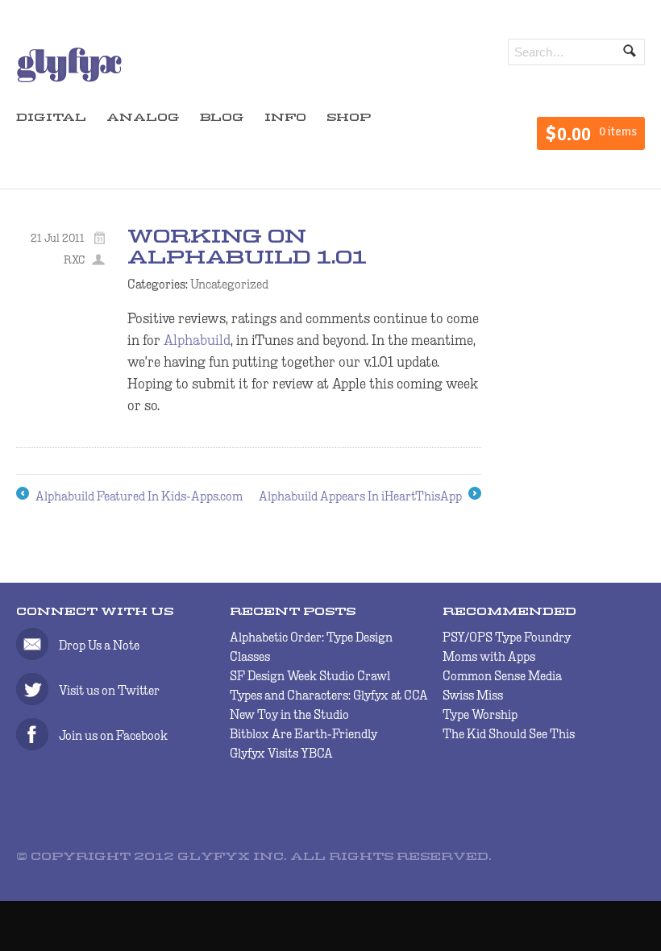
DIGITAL (51, 118)
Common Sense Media (502, 676)
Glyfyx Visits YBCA (281, 753)
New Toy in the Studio (289, 714)
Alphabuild (197, 340)
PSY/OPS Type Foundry (507, 637)
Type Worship (480, 714)
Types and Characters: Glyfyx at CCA (329, 695)
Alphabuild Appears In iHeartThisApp (370, 497)
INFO (285, 118)
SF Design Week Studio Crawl (310, 676)
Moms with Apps (489, 656)
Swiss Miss (473, 695)
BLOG (222, 118)
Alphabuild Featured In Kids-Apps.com (129, 497)
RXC (74, 259)
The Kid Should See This (509, 734)
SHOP (348, 118)
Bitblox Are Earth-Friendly (303, 734)
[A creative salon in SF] (69, 78)
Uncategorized (229, 284)
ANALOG (143, 118)
